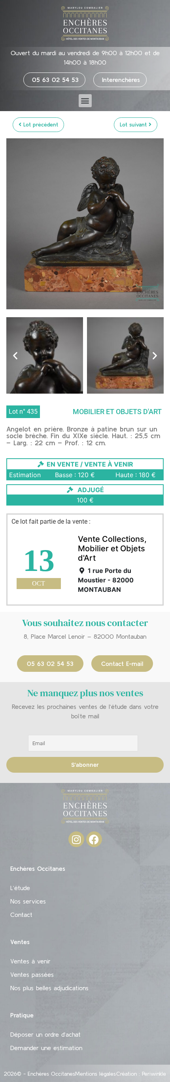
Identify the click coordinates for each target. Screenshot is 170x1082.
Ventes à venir (30, 961)
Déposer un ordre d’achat (45, 1034)
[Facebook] (94, 839)
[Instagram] (76, 839)
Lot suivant (134, 124)
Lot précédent (39, 124)
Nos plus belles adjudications (49, 987)
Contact (21, 914)
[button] (85, 100)
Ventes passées (32, 974)
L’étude (20, 887)
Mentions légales (95, 1074)
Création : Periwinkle (141, 1074)
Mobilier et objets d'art (117, 411)
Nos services (28, 901)
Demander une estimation (46, 1047)
